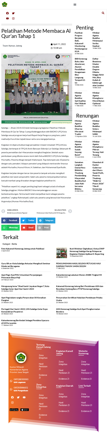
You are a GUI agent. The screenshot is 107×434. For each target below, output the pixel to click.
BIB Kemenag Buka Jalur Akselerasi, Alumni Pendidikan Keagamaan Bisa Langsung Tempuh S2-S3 (81, 70)
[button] (75, 4)
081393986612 (21, 387)
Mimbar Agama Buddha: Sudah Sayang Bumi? (78, 148)
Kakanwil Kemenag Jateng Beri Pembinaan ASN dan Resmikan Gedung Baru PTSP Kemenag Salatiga (79, 287)
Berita (14, 244)
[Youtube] (7, 18)
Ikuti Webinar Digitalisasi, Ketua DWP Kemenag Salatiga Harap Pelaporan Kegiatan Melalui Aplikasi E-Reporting (87, 251)
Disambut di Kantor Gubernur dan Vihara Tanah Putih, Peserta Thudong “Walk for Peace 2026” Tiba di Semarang (98, 175)
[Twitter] (13, 13)
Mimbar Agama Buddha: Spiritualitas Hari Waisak (80, 98)
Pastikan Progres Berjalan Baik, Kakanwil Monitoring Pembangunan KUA (81, 41)
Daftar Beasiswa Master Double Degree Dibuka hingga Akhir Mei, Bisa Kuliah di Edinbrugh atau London (98, 72)
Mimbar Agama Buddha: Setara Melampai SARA (97, 127)
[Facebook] (7, 13)
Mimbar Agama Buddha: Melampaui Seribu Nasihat (98, 39)
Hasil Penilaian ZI (43, 366)
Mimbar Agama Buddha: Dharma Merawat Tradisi (79, 127)
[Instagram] (13, 18)
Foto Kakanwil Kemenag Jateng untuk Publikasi (22, 248)
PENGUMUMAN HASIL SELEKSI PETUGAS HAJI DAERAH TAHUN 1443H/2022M (78, 264)
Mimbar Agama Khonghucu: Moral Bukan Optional (98, 98)
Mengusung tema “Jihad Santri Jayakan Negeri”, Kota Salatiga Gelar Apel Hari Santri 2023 (25, 287)
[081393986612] (11, 389)
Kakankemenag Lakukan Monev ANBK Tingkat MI (79, 275)
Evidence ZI (43, 376)
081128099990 (21, 379)
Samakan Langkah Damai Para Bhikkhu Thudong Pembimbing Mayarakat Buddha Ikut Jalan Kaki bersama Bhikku (80, 175)
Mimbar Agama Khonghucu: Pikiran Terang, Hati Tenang (98, 148)
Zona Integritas (43, 356)
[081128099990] (11, 381)
